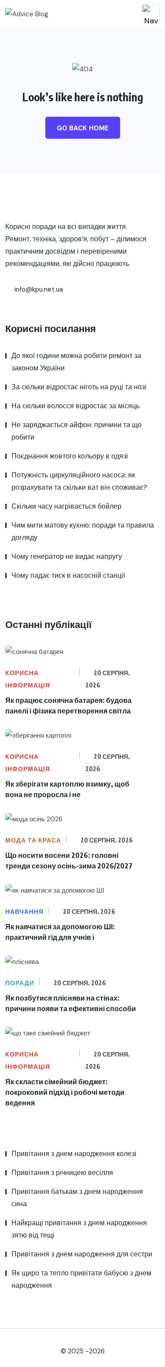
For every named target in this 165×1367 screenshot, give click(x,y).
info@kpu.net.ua (38, 289)
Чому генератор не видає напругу (66, 556)
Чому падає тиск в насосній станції (68, 575)
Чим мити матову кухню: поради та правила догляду (82, 531)
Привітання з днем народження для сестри (81, 1254)
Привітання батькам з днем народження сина (77, 1197)
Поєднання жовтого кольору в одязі (69, 456)
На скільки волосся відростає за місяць (75, 405)
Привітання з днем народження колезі (73, 1153)
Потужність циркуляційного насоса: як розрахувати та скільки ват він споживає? (79, 481)
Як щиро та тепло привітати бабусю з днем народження (81, 1279)
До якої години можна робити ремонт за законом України (76, 362)
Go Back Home (83, 128)
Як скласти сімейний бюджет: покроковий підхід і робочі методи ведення (65, 1092)
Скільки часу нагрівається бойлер (66, 506)
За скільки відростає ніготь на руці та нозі (79, 387)
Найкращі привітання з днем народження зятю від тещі (79, 1229)
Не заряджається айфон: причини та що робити (76, 431)
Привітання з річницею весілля (62, 1172)
